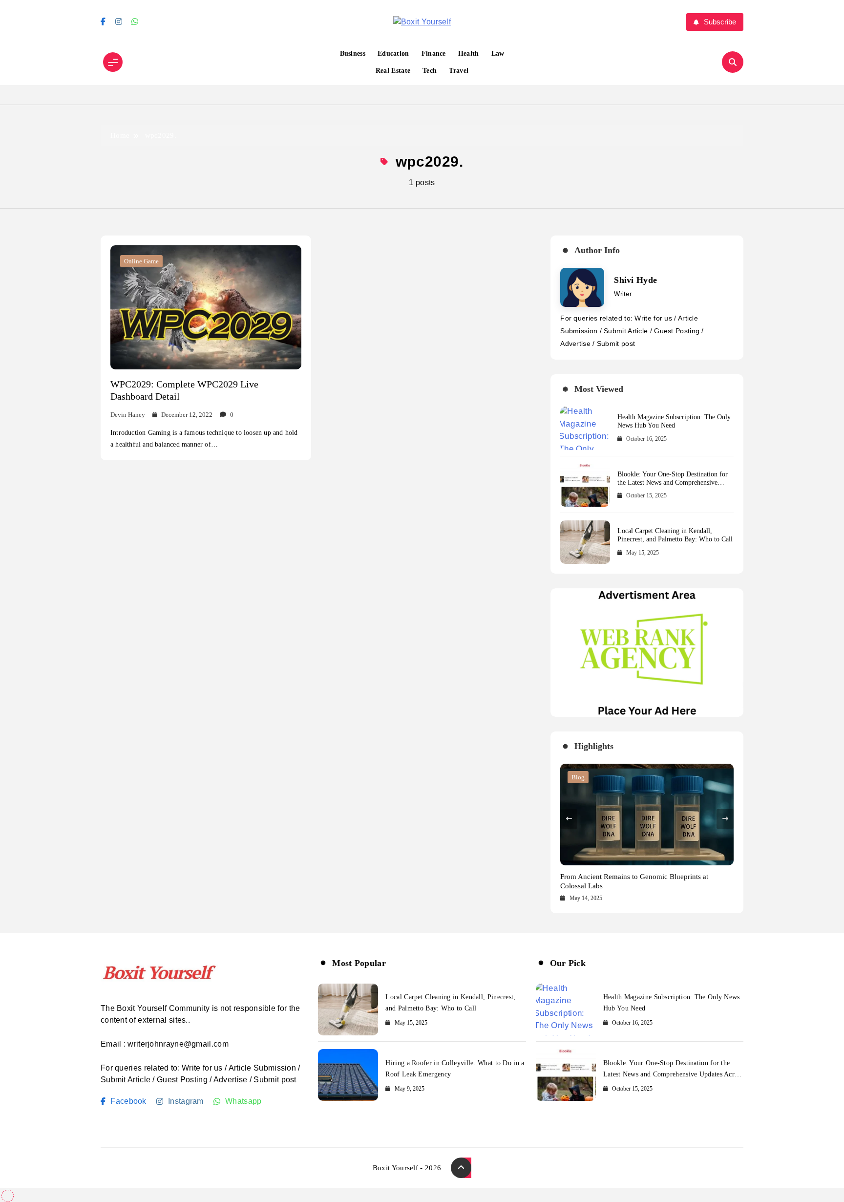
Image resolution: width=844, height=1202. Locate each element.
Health (468, 53)
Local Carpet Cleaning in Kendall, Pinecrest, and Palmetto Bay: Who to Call (675, 535)
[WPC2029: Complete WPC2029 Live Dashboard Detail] (205, 307)
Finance (434, 53)
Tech (429, 70)
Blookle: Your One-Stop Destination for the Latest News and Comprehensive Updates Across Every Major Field (672, 482)
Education (393, 53)
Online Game (141, 261)
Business (352, 53)
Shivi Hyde (635, 280)
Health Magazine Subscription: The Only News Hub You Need (674, 421)
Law (498, 53)
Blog (578, 777)
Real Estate (393, 70)
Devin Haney (127, 414)
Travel (458, 70)
